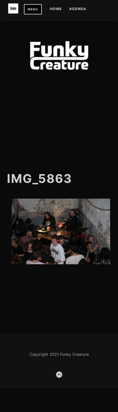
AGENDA (77, 9)
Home (56, 9)
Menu (33, 9)
